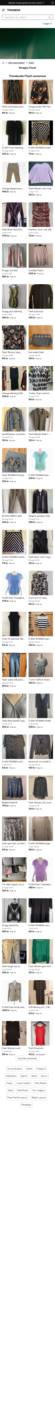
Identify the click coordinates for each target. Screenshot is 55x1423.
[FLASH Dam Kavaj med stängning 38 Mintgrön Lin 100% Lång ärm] (14, 992)
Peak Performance (17, 1097)
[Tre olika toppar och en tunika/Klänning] (14, 869)
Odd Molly (22, 1090)
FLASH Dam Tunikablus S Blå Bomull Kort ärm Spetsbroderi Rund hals (14, 598)
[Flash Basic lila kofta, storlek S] (14, 214)
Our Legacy (38, 1090)
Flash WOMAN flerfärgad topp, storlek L (14, 475)
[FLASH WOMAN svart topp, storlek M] (14, 747)
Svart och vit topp (38, 598)
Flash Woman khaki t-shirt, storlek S (39, 434)
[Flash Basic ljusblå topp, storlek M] (14, 706)
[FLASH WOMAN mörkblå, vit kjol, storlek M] (14, 542)
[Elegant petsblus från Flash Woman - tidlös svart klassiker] (41, 501)
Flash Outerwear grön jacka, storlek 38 (12, 106)
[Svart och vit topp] (41, 583)
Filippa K (41, 1068)
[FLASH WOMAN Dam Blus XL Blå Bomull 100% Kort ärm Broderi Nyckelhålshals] (41, 460)
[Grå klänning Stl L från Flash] (41, 992)
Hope (9, 1083)
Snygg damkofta (10, 925)
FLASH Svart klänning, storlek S (12, 147)
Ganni (24, 1076)
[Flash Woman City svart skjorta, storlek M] (41, 787)
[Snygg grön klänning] (14, 296)
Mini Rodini (41, 1083)
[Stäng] (52, 2)
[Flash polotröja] (41, 296)
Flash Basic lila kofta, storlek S (12, 229)
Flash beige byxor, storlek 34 (11, 966)
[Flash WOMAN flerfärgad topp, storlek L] (14, 460)
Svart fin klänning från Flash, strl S (12, 639)
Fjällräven (11, 1076)
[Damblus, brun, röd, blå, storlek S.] (41, 214)
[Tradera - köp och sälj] (3, 62)
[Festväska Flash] (41, 337)
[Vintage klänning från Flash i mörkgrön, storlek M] (14, 378)
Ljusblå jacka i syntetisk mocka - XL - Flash (13, 434)
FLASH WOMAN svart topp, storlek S (39, 925)
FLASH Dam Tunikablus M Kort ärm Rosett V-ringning (40, 884)
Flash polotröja (36, 311)
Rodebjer (26, 1104)
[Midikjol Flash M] (14, 787)
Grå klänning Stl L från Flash (39, 1007)
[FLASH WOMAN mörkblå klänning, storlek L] (41, 706)
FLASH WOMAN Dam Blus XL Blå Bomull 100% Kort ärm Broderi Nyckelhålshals (40, 475)
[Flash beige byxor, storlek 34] (14, 951)
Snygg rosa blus (10, 270)
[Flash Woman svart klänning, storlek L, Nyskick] (14, 1033)
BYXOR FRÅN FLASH (12, 516)
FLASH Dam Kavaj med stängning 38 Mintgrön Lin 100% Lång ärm (13, 1007)
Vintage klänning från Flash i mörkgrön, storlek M (14, 393)
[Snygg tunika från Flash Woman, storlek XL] (41, 92)
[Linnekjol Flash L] (41, 255)
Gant (34, 1076)
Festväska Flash (36, 352)
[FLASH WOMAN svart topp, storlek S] (41, 910)
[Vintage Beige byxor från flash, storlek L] (14, 174)
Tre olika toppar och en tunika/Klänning (13, 884)
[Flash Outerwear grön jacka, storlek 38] (14, 92)
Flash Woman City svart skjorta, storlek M (40, 802)
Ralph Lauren (39, 1097)
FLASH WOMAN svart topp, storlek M (12, 761)
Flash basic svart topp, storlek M (40, 557)
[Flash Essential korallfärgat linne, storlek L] (41, 1033)
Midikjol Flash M (9, 802)
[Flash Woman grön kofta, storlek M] (41, 951)
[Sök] (49, 17)
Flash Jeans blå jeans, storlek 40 (12, 679)
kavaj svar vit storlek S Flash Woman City (40, 761)
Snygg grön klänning (12, 311)
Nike (10, 1090)
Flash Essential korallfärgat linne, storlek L (41, 1048)
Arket (29, 1068)
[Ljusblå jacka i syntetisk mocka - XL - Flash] (14, 419)
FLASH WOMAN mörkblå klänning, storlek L (40, 720)
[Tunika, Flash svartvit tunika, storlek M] (41, 378)
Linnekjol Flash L (36, 270)
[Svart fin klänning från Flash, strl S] (14, 624)
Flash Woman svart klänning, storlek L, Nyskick (11, 1048)
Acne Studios (14, 1068)
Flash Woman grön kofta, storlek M (41, 966)
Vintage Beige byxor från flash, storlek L (12, 188)
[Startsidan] (13, 10)
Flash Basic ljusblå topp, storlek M (13, 720)
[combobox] (27, 17)
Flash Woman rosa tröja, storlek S (40, 188)
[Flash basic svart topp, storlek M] (41, 542)
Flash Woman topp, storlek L (11, 352)
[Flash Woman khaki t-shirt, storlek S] (41, 419)
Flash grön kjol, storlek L (14, 843)
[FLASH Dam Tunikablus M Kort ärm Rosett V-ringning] (41, 869)
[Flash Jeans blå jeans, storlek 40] (14, 665)
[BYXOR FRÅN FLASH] (14, 501)
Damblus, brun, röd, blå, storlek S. (40, 229)
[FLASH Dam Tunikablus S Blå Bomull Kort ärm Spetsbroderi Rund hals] (14, 583)
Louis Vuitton (24, 1083)
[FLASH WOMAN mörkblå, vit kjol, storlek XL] (41, 133)
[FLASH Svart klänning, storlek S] (14, 133)
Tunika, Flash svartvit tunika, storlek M (39, 393)
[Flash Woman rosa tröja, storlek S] (41, 174)
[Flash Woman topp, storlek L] (14, 337)
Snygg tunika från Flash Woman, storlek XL (40, 106)
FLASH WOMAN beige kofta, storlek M (39, 843)
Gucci (44, 1076)
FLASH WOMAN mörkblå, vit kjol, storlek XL (41, 147)
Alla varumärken (16, 62)
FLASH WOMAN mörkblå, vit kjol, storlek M (14, 557)
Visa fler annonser (27, 1058)
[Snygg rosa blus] (14, 255)
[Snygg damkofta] (14, 910)
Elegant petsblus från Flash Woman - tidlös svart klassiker (39, 516)
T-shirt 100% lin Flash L (40, 679)
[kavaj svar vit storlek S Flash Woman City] (41, 747)
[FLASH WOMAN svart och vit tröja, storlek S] (41, 624)
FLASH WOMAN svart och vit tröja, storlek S (39, 639)
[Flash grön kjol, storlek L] (14, 828)
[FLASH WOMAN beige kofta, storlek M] (41, 828)
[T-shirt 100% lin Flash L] (41, 665)
